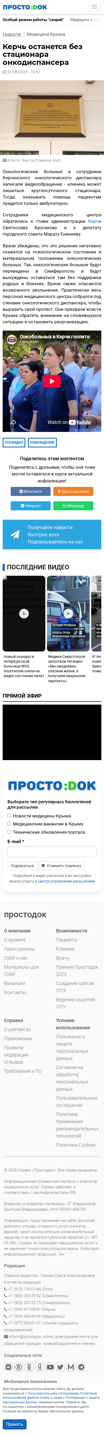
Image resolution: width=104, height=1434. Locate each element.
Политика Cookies (75, 1145)
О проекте (15, 940)
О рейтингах (17, 1029)
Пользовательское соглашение (77, 1101)
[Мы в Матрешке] (71, 1368)
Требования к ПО (23, 1071)
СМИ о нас (15, 958)
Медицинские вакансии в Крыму (48, 824)
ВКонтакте (32, 491)
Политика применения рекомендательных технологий (77, 1125)
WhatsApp (75, 506)
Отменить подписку (63, 866)
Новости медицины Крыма (42, 816)
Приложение (18, 1038)
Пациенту (66, 940)
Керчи (94, 221)
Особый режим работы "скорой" (33, 19)
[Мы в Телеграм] (81, 1368)
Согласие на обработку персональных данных (72, 1078)
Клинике (65, 949)
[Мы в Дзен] (40, 1368)
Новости (12, 34)
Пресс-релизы (19, 949)
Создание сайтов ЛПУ (75, 986)
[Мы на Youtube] (50, 1368)
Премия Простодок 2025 (77, 970)
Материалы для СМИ (21, 970)
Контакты (15, 992)
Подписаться (22, 866)
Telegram (33, 506)
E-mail (15, 841)
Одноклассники (74, 491)
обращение (43, 442)
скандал (15, 442)
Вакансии (14, 983)
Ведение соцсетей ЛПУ (75, 1003)
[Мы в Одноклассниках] (29, 1368)
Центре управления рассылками (66, 881)
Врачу (62, 958)
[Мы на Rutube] (19, 1368)
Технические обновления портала (49, 832)
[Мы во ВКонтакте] (8, 1368)
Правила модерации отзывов (16, 1055)
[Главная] (25, 7)
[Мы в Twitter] (60, 1368)
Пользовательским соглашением (53, 1393)
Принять (14, 1424)
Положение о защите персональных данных (72, 1047)
